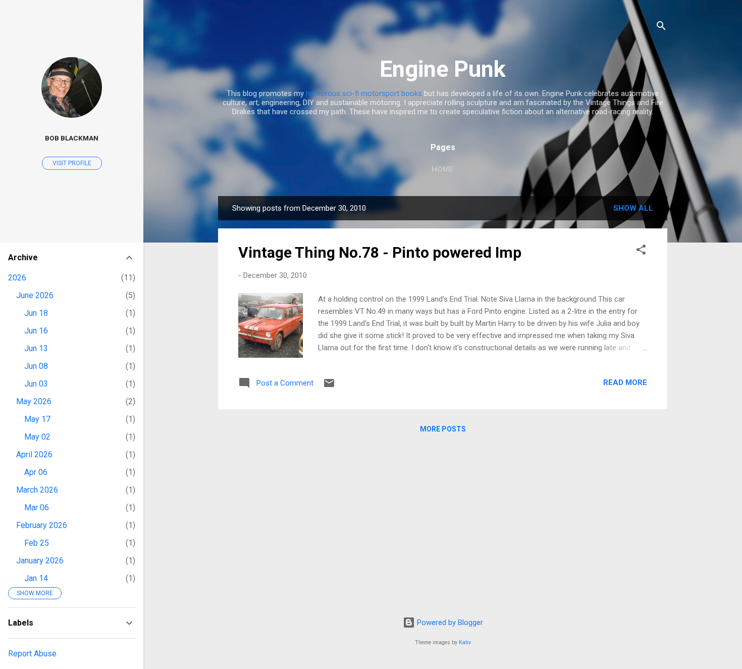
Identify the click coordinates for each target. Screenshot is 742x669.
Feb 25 (36, 543)
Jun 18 (36, 313)
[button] (641, 251)
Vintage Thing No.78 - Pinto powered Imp (379, 252)
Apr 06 (35, 472)
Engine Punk (443, 69)
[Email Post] (329, 386)
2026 (17, 277)
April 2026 (34, 454)
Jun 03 (36, 384)
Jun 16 (36, 331)
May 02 (37, 437)
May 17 (37, 419)
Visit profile (71, 163)
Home (443, 169)
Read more (625, 382)
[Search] (661, 27)
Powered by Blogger (449, 622)
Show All (633, 208)
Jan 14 (36, 578)
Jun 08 (36, 366)
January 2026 (40, 560)
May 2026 (33, 401)
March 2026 (37, 490)
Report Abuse (32, 653)
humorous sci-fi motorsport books (364, 93)
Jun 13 (36, 348)
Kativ (465, 642)
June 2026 (35, 295)
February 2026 (41, 525)
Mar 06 (36, 507)
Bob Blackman (71, 138)
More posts (443, 429)
